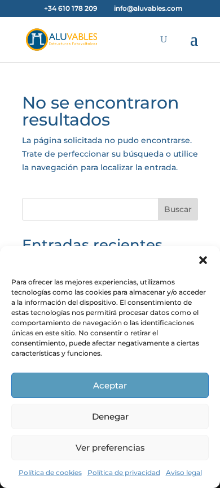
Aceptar (110, 385)
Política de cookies (50, 472)
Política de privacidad (123, 472)
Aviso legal (184, 472)
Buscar (178, 209)
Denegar (110, 416)
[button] (203, 260)
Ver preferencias (110, 447)
